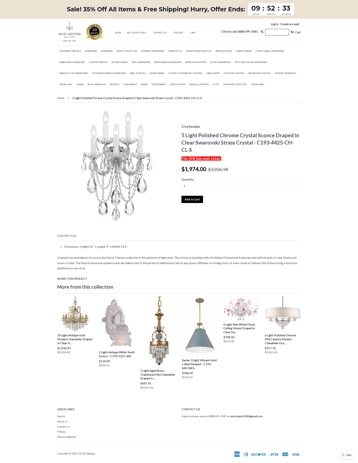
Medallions (65, 84)
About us (62, 421)
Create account (289, 24)
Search (61, 416)
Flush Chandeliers (220, 62)
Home (118, 32)
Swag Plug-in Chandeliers (73, 73)
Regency (114, 84)
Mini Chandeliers (141, 62)
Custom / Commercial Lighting (185, 73)
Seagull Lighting (199, 84)
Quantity (187, 179)
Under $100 (91, 51)
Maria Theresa (244, 51)
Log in (274, 24)
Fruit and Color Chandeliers (251, 62)
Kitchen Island (120, 62)
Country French (98, 62)
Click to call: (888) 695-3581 (239, 31)
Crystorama (159, 84)
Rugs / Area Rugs (97, 84)
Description (66, 235)
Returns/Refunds (66, 436)
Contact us (159, 32)
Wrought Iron (224, 51)
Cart (193, 32)
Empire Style (175, 51)
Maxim (144, 84)
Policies (178, 32)
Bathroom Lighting (260, 73)
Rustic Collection (127, 51)
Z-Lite (216, 84)
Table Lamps (212, 73)
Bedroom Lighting (195, 62)
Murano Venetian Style (198, 51)
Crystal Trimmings (285, 73)
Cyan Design (130, 84)
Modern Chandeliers (152, 51)
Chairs (80, 84)
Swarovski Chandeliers (72, 62)
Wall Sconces (137, 73)
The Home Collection (235, 84)
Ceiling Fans (257, 84)
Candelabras (156, 73)
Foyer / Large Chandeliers (270, 51)
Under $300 (106, 51)
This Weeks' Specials (70, 51)
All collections (136, 32)
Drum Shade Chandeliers (167, 62)
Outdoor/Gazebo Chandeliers (109, 73)
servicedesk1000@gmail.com (246, 416)
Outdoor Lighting (234, 73)
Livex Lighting (177, 84)
